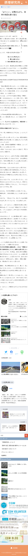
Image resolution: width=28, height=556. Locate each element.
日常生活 (8, 329)
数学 (9, 323)
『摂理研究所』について (8, 442)
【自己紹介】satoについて (8, 448)
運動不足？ (13, 333)
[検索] (26, 435)
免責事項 (3, 455)
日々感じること (7, 336)
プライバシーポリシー (7, 452)
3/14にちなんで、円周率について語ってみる (19, 321)
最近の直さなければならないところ (18, 339)
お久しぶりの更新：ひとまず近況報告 (19, 326)
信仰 (10, 358)
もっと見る (24, 316)
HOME (15, 548)
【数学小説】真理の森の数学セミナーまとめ (13, 445)
